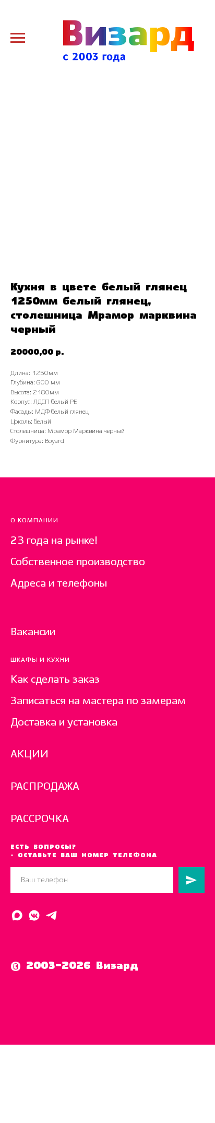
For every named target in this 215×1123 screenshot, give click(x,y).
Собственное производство (77, 562)
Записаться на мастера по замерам (98, 701)
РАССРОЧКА (39, 819)
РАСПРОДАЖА (44, 787)
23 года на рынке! (54, 541)
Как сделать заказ (55, 680)
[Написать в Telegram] (51, 915)
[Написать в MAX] (16, 915)
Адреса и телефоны (58, 584)
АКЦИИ (29, 754)
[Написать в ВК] (34, 915)
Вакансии (32, 632)
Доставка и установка (63, 723)
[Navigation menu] (17, 38)
